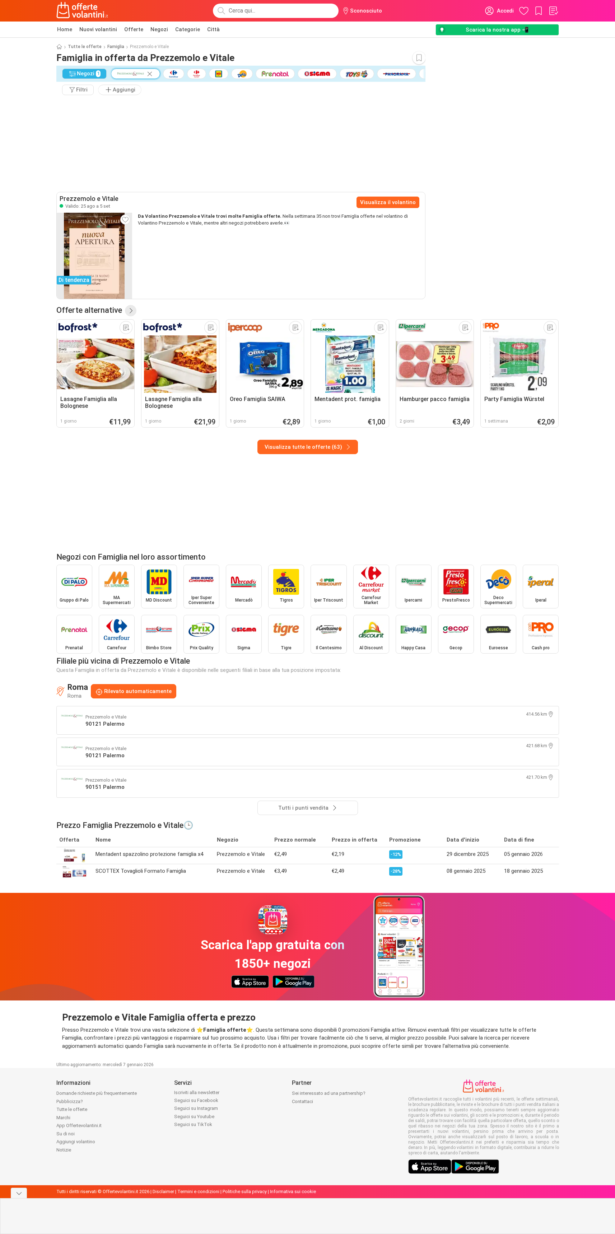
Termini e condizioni (198, 1191)
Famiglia (115, 46)
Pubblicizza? (69, 1101)
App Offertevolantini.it (79, 1125)
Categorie (187, 29)
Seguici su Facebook (196, 1100)
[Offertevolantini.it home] (82, 11)
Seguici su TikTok (193, 1124)
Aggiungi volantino (75, 1141)
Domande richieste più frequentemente (96, 1093)
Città (213, 29)
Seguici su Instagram (196, 1108)
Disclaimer (163, 1191)
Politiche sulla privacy (245, 1191)
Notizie (63, 1150)
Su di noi (65, 1133)
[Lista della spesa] (553, 11)
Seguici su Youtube (194, 1116)
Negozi (159, 29)
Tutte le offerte (85, 46)
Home (64, 29)
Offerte (133, 29)
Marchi (63, 1117)
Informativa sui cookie (293, 1191)
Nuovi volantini (98, 29)
